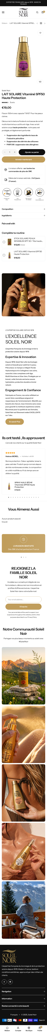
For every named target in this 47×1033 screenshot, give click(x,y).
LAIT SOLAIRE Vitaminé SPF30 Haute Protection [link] (28, 252)
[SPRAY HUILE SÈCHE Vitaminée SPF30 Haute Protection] (9, 486)
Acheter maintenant (23, 159)
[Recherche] (37, 12)
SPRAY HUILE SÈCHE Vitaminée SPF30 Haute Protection (25, 484)
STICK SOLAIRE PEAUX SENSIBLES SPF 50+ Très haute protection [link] (28, 239)
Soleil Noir (6, 90)
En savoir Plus (14, 422)
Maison (4, 23)
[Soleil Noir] (23, 12)
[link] (9, 242)
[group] (23, 56)
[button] (38, 497)
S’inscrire (23, 607)
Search (42, 1020)
